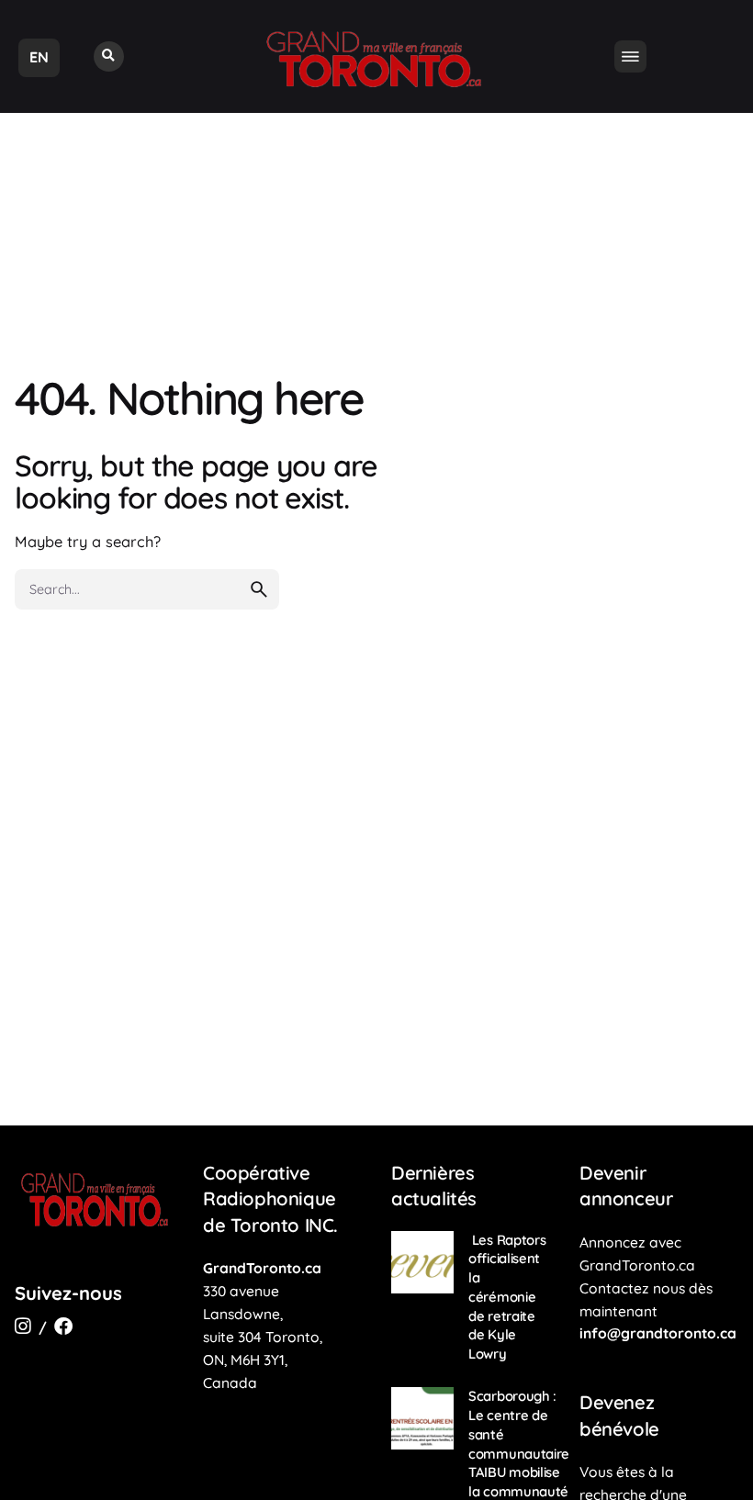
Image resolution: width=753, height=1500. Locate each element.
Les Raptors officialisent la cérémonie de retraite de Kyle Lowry (506, 1296)
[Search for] (147, 589)
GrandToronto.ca (262, 1268)
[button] (109, 56)
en (39, 57)
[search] (259, 589)
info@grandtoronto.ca (657, 1333)
